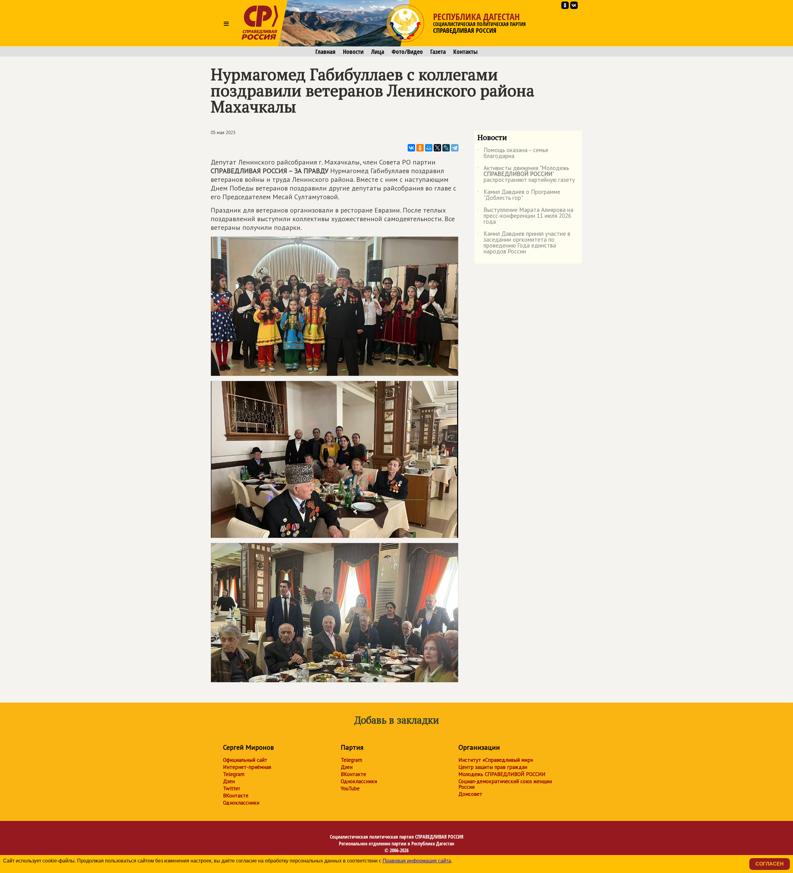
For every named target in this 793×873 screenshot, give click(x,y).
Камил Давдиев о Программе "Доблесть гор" (518, 195)
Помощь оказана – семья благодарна (512, 153)
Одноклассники (241, 802)
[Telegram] (454, 147)
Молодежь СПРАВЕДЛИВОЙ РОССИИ (501, 774)
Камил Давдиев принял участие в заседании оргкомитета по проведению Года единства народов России (523, 243)
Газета (438, 51)
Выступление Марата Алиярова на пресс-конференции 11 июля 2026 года (525, 216)
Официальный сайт (245, 760)
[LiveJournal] (446, 147)
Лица (377, 51)
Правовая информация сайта (417, 860)
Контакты (465, 51)
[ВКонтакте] (411, 147)
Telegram (233, 774)
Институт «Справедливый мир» (495, 760)
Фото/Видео (407, 51)
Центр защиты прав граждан (492, 767)
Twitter (231, 788)
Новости (353, 51)
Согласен (770, 863)
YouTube (350, 788)
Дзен (229, 781)
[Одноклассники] (420, 147)
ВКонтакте (235, 795)
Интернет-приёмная (247, 767)
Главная (325, 51)
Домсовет (470, 794)
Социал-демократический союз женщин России (505, 784)
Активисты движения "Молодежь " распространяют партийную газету (526, 174)
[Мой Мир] (428, 147)
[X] (437, 147)
